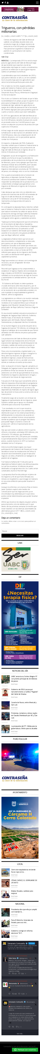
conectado (20, 521)
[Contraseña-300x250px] (16, 571)
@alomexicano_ (24, 983)
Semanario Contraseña (16, 1002)
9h (30, 958)
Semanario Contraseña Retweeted (18, 956)
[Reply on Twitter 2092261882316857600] (10, 1027)
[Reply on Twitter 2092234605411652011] (10, 994)
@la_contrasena (31, 1002)
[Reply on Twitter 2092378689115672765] (10, 973)
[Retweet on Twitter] (7, 955)
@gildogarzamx (23, 958)
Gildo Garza (12, 958)
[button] (25, 1050)
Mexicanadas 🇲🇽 (14, 983)
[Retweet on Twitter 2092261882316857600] (14, 1027)
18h (31, 983)
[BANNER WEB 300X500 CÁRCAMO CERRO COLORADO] (20, 858)
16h (10, 1004)
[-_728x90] (20, 11)
